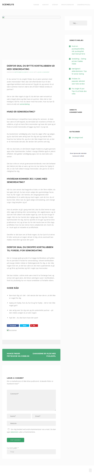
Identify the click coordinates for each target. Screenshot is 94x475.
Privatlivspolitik (67, 4)
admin (31, 72)
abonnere (14, 432)
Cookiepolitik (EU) (83, 4)
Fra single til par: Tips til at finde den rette (79, 91)
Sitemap (55, 4)
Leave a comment (43, 72)
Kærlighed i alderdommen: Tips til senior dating (79, 71)
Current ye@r (13, 448)
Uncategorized (77, 137)
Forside (36, 4)
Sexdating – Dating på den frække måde (79, 61)
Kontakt (45, 4)
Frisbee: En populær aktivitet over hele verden (78, 81)
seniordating (25, 104)
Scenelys (8, 4)
